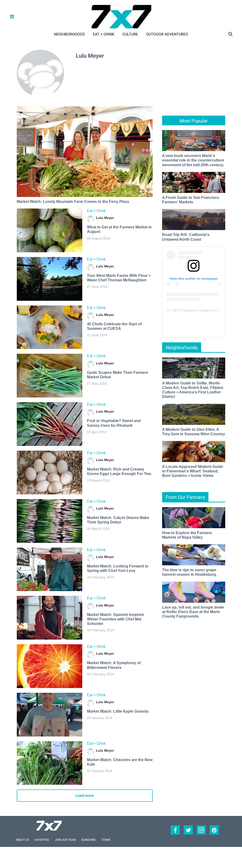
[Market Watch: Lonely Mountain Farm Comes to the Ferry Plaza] (84, 151)
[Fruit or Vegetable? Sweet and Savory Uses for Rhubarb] (49, 424)
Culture (130, 34)
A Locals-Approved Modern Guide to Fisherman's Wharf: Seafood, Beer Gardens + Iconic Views (192, 471)
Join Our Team (65, 839)
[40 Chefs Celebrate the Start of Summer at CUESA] (49, 327)
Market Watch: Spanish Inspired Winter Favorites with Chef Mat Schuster (115, 619)
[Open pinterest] (214, 830)
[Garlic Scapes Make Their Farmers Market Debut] (49, 375)
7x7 (169, 310)
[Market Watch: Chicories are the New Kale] (49, 763)
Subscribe (88, 839)
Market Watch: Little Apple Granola (117, 711)
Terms (105, 839)
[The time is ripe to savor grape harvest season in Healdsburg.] (193, 555)
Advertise (42, 839)
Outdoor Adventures (167, 34)
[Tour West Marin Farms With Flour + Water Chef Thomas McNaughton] (49, 279)
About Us (22, 839)
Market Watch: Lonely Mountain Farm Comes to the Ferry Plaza (73, 202)
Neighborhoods (69, 34)
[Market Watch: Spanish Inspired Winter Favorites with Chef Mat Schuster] (49, 618)
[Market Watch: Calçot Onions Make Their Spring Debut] (49, 521)
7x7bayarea (186, 310)
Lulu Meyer (105, 218)
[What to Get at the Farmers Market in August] (49, 230)
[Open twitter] (188, 830)
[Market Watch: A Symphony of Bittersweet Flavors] (49, 666)
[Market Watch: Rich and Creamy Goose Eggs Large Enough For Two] (49, 472)
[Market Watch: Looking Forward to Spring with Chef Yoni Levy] (49, 569)
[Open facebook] (175, 830)
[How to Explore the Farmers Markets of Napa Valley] (193, 517)
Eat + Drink (103, 34)
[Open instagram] (201, 830)
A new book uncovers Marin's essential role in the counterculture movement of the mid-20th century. (193, 160)
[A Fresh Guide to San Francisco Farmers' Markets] (193, 182)
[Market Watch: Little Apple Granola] (49, 714)
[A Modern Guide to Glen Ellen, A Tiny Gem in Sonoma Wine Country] (193, 414)
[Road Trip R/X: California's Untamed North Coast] (193, 219)
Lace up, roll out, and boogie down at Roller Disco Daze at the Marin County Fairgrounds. (193, 611)
